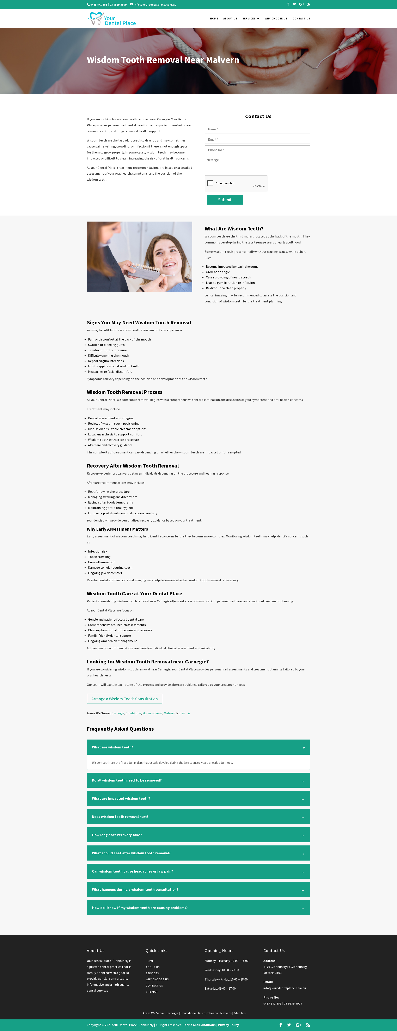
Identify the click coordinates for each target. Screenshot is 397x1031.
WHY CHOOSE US (276, 18)
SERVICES (249, 18)
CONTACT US (301, 18)
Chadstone (133, 713)
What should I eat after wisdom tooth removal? (131, 853)
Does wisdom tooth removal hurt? (120, 816)
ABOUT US (230, 18)
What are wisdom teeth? (112, 747)
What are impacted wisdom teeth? (121, 798)
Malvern (169, 713)
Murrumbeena (152, 713)
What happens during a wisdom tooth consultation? (135, 889)
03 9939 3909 (118, 4)
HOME (214, 18)
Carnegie (118, 713)
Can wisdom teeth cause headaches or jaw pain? (132, 871)
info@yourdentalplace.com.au (284, 988)
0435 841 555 (98, 4)
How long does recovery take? (117, 834)
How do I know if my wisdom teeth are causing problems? (140, 907)
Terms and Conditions (199, 1025)
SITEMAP (152, 992)
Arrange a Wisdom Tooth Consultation (124, 698)
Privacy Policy (228, 1025)
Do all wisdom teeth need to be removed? (127, 780)
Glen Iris (184, 713)
